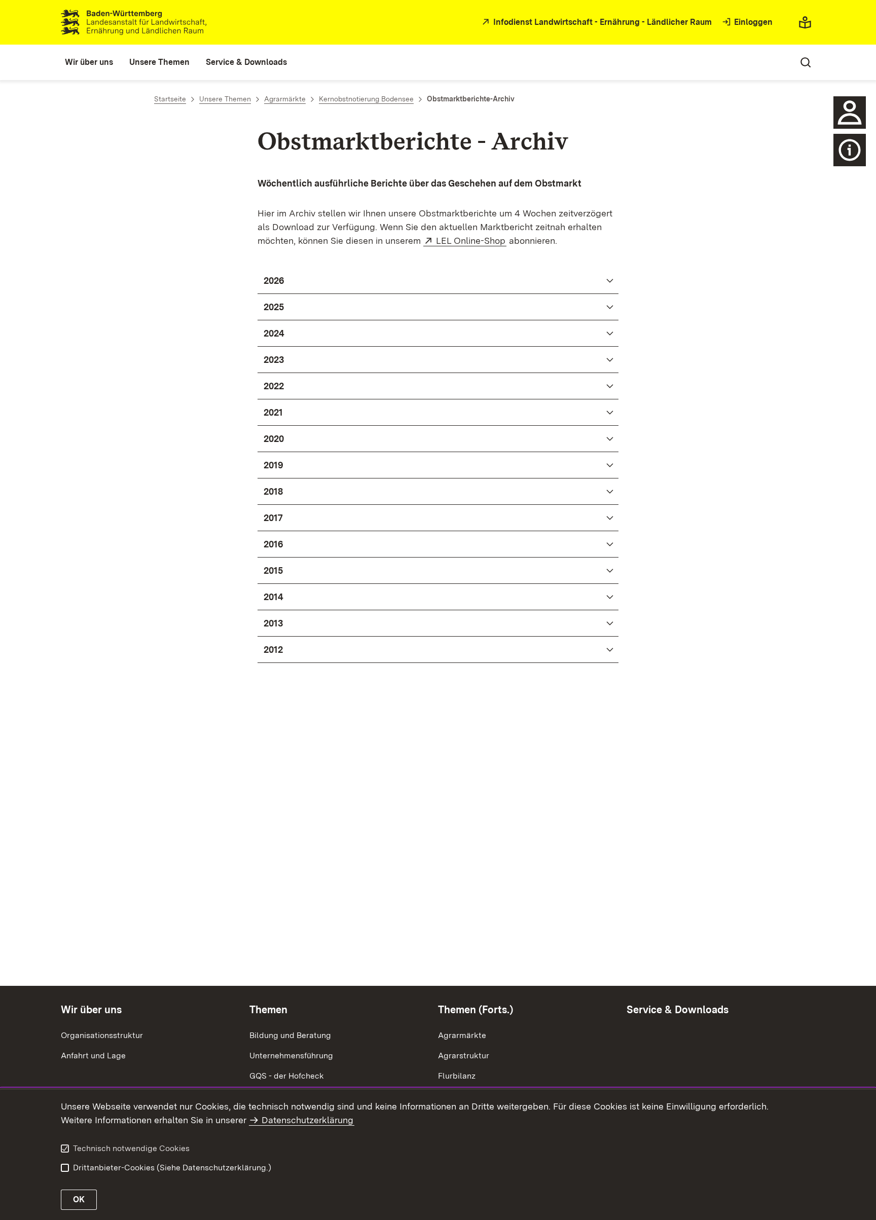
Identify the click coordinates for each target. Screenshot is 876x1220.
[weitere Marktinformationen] (849, 150)
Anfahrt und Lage (93, 1055)
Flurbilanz (457, 1076)
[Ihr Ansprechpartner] (849, 112)
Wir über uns (91, 1010)
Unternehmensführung (291, 1055)
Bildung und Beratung (290, 1035)
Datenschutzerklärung (307, 1120)
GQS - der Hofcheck (286, 1076)
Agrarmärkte (462, 1035)
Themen (268, 1010)
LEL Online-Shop (471, 240)
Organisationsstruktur (102, 1035)
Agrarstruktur (463, 1055)
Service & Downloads (677, 1010)
